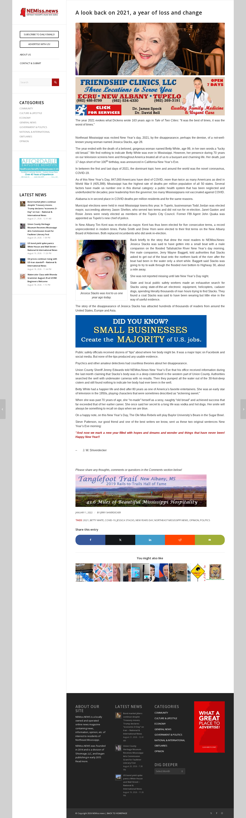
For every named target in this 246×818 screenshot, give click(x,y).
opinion (194, 520)
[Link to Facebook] (216, 813)
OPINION (24, 141)
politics (205, 520)
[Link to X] (211, 813)
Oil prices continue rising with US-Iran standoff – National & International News (42, 262)
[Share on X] (120, 540)
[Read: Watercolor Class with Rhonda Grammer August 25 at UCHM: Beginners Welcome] (22, 276)
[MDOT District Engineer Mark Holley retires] (243, 409)
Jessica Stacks (126, 520)
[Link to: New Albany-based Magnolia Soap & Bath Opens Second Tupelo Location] (84, 572)
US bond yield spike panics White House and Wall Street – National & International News (42, 246)
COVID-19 (110, 520)
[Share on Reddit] (180, 540)
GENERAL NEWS (27, 122)
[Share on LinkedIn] (150, 540)
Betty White (97, 520)
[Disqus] (150, 638)
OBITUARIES (25, 136)
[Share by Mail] (210, 540)
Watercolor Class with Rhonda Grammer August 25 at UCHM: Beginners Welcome (42, 278)
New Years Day (144, 520)
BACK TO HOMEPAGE (117, 813)
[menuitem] (39, 34)
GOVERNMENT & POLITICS (33, 127)
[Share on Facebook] (90, 540)
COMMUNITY (26, 108)
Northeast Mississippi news (171, 520)
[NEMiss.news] (39, 12)
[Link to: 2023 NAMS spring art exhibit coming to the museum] (215, 572)
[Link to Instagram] (222, 813)
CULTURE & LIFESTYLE (30, 113)
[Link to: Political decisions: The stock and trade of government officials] (196, 572)
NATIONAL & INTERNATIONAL (34, 131)
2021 (86, 520)
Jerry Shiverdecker (110, 512)
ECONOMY (25, 117)
